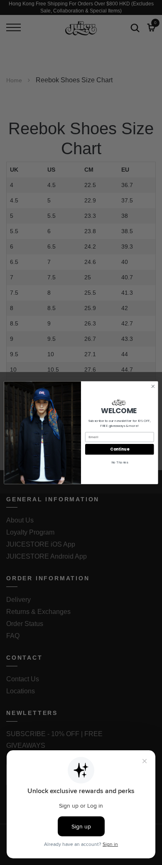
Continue (119, 449)
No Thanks (119, 462)
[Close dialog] (153, 386)
